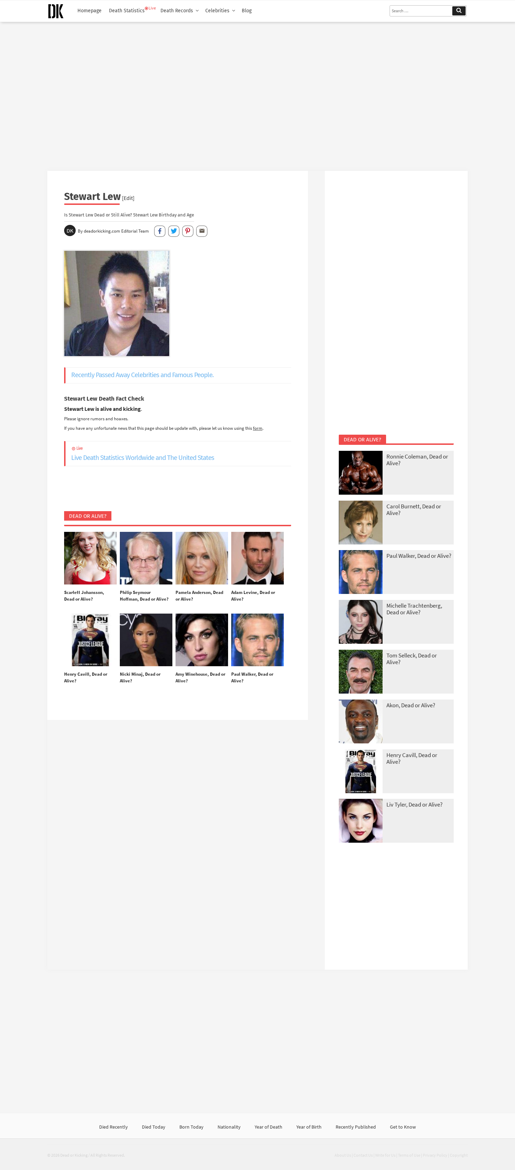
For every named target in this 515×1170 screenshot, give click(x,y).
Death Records (176, 11)
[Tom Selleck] (361, 672)
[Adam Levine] (257, 558)
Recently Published (356, 1127)
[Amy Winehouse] (202, 640)
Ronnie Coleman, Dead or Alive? (417, 460)
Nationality (229, 1127)
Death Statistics (127, 11)
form (257, 428)
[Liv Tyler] (361, 821)
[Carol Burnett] (361, 523)
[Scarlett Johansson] (90, 558)
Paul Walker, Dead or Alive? (418, 556)
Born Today (191, 1127)
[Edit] (128, 197)
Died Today (153, 1127)
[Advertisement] (257, 94)
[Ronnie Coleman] (361, 473)
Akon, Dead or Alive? (410, 705)
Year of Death (268, 1127)
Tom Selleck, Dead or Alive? (411, 658)
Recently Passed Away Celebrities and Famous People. (142, 375)
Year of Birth (309, 1127)
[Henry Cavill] (90, 640)
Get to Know (403, 1127)
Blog (247, 11)
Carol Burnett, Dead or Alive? (413, 509)
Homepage (89, 11)
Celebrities (217, 11)
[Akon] (361, 722)
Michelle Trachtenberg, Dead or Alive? (414, 609)
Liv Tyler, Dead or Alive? (414, 804)
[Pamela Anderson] (202, 558)
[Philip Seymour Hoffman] (146, 558)
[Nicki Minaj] (146, 640)
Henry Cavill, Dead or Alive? (411, 758)
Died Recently (113, 1127)
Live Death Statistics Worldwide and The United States (142, 454)
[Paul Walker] (257, 640)
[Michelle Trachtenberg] (361, 622)
